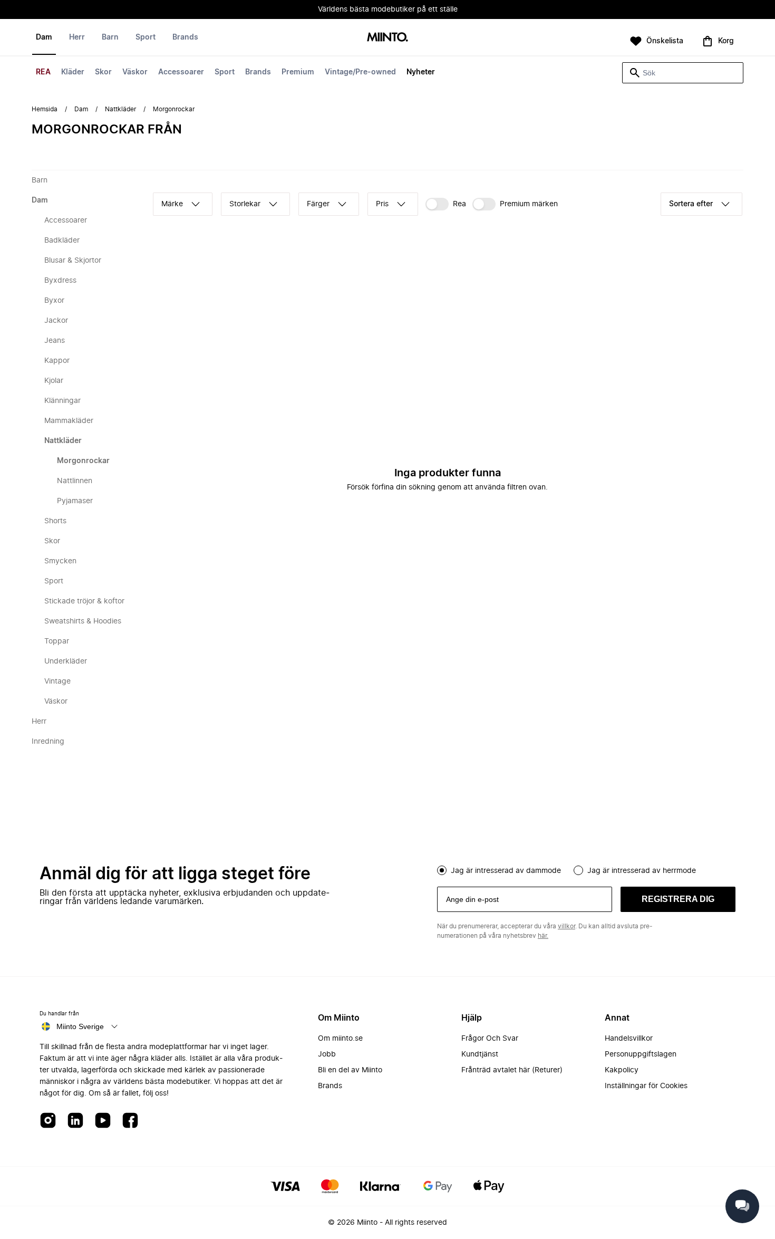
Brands (258, 72)
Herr (77, 37)
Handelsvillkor (629, 1038)
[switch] (445, 204)
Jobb (327, 1054)
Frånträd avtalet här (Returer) (512, 1070)
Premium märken (529, 204)
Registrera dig (678, 899)
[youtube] (102, 1121)
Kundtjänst (479, 1054)
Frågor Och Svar (489, 1038)
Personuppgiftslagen (640, 1054)
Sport (225, 72)
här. (543, 936)
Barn (110, 37)
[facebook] (130, 1121)
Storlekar (244, 204)
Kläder (72, 72)
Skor (103, 72)
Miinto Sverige (80, 1026)
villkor (566, 926)
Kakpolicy (621, 1070)
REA (43, 72)
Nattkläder (120, 109)
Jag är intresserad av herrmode (641, 871)
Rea (459, 204)
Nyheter (420, 72)
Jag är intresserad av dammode (506, 871)
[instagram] (48, 1121)
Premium (298, 72)
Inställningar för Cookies (646, 1086)
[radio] (442, 870)
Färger (318, 204)
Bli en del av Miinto (350, 1070)
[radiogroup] (586, 869)
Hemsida (44, 109)
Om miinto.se (340, 1038)
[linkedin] (75, 1121)
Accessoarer (181, 72)
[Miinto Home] (387, 38)
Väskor (135, 72)
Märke (172, 204)
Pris (382, 204)
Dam (44, 37)
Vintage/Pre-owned (360, 72)
